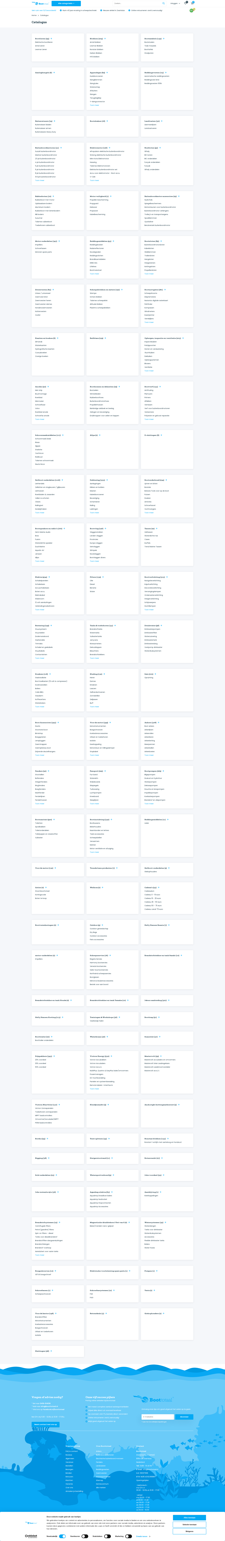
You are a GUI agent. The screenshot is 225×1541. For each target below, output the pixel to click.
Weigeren (189, 1531)
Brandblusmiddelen (98, 259)
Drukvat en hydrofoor (153, 778)
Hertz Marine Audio (42, 532)
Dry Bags (93, 932)
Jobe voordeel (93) (152, 1175)
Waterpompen (150, 782)
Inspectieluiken (150, 342)
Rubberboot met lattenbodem (47, 211)
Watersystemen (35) (153, 1222)
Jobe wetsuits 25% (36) (45, 1192)
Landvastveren (150, 128)
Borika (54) (40, 1139)
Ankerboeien (149, 751)
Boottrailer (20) (42, 1037)
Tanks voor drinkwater (153, 1229)
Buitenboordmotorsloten (154, 245)
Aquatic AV (39, 550)
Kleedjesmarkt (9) (98, 1105)
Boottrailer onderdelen (44, 1040)
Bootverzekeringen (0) (45, 925)
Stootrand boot (41, 730)
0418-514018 (45, 1403)
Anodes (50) (40, 387)
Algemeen (70, 1458)
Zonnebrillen (95, 696)
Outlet (37, 315)
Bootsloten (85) (151, 241)
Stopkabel (94, 751)
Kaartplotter (149, 315)
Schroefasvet (150, 505)
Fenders (99, 1462)
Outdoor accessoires (98, 936)
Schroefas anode (42, 415)
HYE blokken (94, 57)
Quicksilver (148, 221)
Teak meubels (150, 46)
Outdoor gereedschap (99, 928)
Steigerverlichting (151, 599)
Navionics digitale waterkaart (156, 300)
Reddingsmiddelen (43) (100, 241)
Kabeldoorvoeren (97, 494)
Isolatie (93, 740)
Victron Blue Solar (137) (46, 1105)
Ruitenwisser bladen (43, 124)
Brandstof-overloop (43, 1248)
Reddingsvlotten (96, 255)
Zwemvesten (101, 1473)
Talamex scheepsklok (98, 300)
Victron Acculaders (97, 1063)
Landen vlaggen (96, 536)
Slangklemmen (96, 80)
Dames (93, 681)
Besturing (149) (42, 625)
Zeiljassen (94, 699)
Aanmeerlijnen (150, 124)
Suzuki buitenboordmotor (45, 151)
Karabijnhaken (41, 509)
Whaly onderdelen (151, 169)
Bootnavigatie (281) (153, 290)
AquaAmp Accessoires (99, 1206)
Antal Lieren (40, 46)
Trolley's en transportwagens (156, 214)
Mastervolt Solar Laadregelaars (157, 1063)
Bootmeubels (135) (153, 38)
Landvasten (101, 1466)
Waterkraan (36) (97, 1037)
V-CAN (92, 177)
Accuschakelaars (42, 588)
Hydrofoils (148, 200)
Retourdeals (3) (97, 1313)
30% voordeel (40, 1063)
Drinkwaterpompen (152, 629)
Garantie (69, 1484)
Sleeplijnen (94, 800)
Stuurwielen (40, 633)
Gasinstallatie (40, 677)
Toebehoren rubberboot (45, 225)
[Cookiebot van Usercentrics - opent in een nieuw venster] (31, 1536)
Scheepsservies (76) (99, 955)
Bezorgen (69, 1469)
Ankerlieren (149, 737)
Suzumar (38, 218)
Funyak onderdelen (152, 162)
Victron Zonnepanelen (44, 1108)
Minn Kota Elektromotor (99, 158)
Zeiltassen (148, 532)
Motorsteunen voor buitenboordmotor (160, 207)
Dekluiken (148, 356)
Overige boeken (41, 356)
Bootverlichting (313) (154, 577)
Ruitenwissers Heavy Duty (45, 132)
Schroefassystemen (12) (101, 1290)
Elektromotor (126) (98, 148)
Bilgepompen (149, 774)
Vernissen (148, 405)
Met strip (38, 390)
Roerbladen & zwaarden (45, 494)
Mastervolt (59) (151, 1056)
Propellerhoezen (96, 405)
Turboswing (94, 789)
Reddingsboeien (96, 245)
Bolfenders (39, 778)
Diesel (92, 584)
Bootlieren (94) (42, 38)
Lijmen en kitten (151, 483)
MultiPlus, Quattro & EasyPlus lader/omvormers (109, 1070)
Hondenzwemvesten (43, 308)
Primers (147, 397)
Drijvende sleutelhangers (45, 751)
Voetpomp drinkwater (153, 647)
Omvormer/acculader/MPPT (47, 1119)
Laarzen (93, 688)
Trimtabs (39, 643)
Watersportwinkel (103, 1477)
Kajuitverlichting (151, 584)
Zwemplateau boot (43, 748)
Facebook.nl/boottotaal (53, 1409)
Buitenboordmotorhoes (99, 401)
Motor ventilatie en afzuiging (101, 848)
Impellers (39, 245)
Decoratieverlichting (152, 588)
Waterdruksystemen (152, 651)
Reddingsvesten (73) (154, 72)
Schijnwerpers (150, 602)
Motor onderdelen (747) (46, 241)
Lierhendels (39, 483)
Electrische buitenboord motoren (109, 1458)
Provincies (94, 539)
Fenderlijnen (40, 796)
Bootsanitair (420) (43, 819)
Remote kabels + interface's (101, 1085)
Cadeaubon (149, 891)
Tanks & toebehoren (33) (101, 625)
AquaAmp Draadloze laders (101, 1195)
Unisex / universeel (42, 293)
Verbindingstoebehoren (44, 606)
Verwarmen (94, 841)
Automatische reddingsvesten (156, 76)
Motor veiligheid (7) (99, 196)
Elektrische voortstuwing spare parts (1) (109, 1271)
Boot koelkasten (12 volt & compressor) (51, 681)
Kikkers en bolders (97, 487)
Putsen (147, 494)
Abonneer (184, 1417)
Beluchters (94, 651)
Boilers (37, 688)
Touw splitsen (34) (98, 1139)
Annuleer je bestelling (74, 1491)
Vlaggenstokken (96, 532)
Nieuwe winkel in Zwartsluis (114, 10)
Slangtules (94, 83)
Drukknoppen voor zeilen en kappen (104, 415)
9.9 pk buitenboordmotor (45, 177)
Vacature (69, 1462)
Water (92, 591)
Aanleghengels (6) (43, 72)
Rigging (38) (41, 1158)
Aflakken (147, 401)
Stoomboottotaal (42, 891)
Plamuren (148, 394)
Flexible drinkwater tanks (154, 1240)
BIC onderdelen (150, 158)
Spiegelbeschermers (152, 203)
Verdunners (149, 412)
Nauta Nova (40, 464)
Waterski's (94, 778)
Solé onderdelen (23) (44, 1175)
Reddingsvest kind (151, 80)
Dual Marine (40, 546)
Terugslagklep (95, 98)
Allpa (37, 557)
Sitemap (99, 1480)
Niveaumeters (95, 643)
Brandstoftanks (96, 629)
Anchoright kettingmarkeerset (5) (160, 1105)
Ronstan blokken (96, 49)
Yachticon (39, 453)
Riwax (37, 442)
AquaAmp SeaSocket (98, 1199)
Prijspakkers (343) (43, 1056)
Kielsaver (93, 207)
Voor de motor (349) (99, 722)
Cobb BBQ (39, 692)
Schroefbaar (40, 405)
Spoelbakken (40, 827)
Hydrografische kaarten (44, 349)
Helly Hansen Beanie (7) (155, 925)
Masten (93, 491)
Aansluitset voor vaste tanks (46, 1251)
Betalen (69, 1473)
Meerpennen (149, 744)
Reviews (69, 1455)
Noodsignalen (95, 252)
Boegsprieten (40, 737)
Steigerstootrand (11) (100, 1158)
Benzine (93, 588)
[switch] (85, 1536)
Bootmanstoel (95, 270)
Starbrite (38, 449)
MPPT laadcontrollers (43, 1115)
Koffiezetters (40, 699)
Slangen (93, 94)
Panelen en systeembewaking (102, 1081)
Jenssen (38, 554)
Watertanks (94, 633)
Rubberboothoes (96, 397)
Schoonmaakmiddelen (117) (48, 435)
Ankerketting (149, 740)
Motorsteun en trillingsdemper (102, 748)
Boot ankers (149, 726)
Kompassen (149, 308)
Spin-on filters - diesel (44, 1233)
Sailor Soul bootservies (99, 970)
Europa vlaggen (96, 543)
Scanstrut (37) (151, 1037)
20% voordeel (40, 1060)
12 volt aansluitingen (43, 602)
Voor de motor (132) (44, 868)
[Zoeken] (164, 3)
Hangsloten (149, 259)
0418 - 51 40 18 (146, 1466)
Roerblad (38, 397)
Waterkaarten (41, 345)
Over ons (69, 1487)
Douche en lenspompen (154, 789)
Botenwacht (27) (152, 1158)
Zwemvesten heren (43, 300)
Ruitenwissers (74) (43, 121)
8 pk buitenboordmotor (44, 173)
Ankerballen (149, 748)
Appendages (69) (97, 72)
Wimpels (93, 550)
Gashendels (40, 640)
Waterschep (95, 87)
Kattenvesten (40, 311)
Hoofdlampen (150, 606)
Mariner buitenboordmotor (46, 155)
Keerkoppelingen (151, 1195)
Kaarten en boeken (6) (45, 338)
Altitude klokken (96, 304)
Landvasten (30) (152, 121)
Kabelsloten (149, 248)
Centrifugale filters (43, 1226)
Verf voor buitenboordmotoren (157, 408)
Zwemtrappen (41, 744)
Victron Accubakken (98, 1060)
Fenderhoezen (41, 800)
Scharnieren (95, 502)
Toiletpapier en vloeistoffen (46, 834)
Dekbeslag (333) (97, 480)
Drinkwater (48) (151, 625)
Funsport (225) (96, 771)
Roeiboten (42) (151, 148)
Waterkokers (40, 703)
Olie (91, 580)
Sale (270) (148, 674)
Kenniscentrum (102, 1484)
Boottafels (148, 49)
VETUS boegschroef (43, 1274)
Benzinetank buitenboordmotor (157, 225)
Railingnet (39, 505)
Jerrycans (94, 640)
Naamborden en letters (99, 830)
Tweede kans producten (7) (102, 868)
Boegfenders (40, 789)
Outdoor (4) (95, 925)
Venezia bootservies (98, 966)
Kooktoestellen (41, 685)
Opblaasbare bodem (43, 203)
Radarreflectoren (97, 248)
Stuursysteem (41, 629)
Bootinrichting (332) (99, 819)
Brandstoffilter (41, 1317)
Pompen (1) (149, 1271)
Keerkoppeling (95, 744)
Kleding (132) (96, 674)
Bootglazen (94, 977)
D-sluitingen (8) (151, 435)
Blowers (147, 363)
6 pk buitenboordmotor (44, 169)
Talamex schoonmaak (44, 460)
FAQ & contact (72, 1451)
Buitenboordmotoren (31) (47, 148)
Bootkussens (95, 823)
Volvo (37, 408)
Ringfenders (40, 785)
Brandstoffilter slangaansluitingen (49, 1240)
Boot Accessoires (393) (45, 722)
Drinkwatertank (150, 640)
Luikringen (94, 509)
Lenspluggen (40, 740)
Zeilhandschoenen (97, 692)
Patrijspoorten (150, 345)
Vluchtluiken (149, 352)
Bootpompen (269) (152, 771)
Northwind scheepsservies (100, 973)
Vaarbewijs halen (97, 1021)
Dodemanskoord (42, 636)
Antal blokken (95, 42)
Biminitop (39, 733)
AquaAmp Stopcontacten (100, 1203)
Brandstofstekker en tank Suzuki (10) (161, 955)
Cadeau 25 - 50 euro (152, 902)
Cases (147, 539)
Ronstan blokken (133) (155, 1139)
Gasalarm (39, 696)
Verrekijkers (149, 318)
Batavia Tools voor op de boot (156, 491)
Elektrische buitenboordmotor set (103, 169)
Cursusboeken (41, 352)
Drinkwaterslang (151, 643)
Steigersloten (149, 263)
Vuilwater (39, 837)
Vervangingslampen (152, 591)
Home (34, 15)
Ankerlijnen (148, 730)
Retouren (69, 1477)
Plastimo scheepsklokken (100, 308)
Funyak (147, 166)
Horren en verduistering (154, 349)
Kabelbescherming (97, 214)
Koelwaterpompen (152, 796)
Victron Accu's (96, 1067)
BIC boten (148, 155)
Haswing (93, 162)
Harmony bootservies (98, 962)
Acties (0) (39, 887)
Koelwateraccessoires (99, 733)
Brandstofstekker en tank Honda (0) (52, 1000)
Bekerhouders (95, 827)
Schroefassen (40, 248)
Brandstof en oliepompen (154, 800)
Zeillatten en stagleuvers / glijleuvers (50, 487)
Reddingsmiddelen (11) (155, 819)
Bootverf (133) (151, 387)
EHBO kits (93, 263)
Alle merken (101, 1487)
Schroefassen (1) (42, 1290)
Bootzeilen (94, 390)
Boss (37, 536)
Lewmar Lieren (41, 49)
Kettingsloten (149, 266)
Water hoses (149, 1248)
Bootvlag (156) (96, 528)
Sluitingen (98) (42, 1351)
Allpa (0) (94, 435)
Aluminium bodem (42, 207)
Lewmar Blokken (96, 46)
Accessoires (149, 1237)
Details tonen (141, 1536)
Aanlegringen (95, 483)
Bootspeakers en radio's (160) (48, 528)
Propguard (94, 203)
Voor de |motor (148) (44, 1313)
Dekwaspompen (151, 785)
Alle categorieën (65, 3)
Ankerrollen (149, 733)
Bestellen (69, 1466)
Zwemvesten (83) (43, 290)
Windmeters (149, 311)
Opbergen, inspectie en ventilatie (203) (162, 338)
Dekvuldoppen (96, 647)
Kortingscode (40, 895)
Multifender (40, 793)
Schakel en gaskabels (44, 647)
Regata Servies (96, 959)
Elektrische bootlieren (44, 42)
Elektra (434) (41, 577)
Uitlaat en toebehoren (99, 737)
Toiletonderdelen (42, 830)
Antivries (147, 502)
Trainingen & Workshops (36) (103, 1017)
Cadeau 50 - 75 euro (153, 905)
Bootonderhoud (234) (154, 480)
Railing (92, 505)
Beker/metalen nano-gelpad (101, 1226)
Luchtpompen (95, 793)
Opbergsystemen (151, 360)
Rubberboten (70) (43, 196)
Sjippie (37, 446)
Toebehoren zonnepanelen (46, 1112)
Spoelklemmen (150, 218)
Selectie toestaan (190, 1525)
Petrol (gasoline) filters (44, 1229)
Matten (93, 845)
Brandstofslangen (42, 1244)
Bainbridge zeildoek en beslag (102, 408)
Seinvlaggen (95, 546)
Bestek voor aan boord (99, 984)
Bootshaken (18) (97, 121)
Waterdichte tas (151, 536)
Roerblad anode (41, 412)
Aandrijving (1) (151, 1192)
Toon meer (94, 105)
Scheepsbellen (96, 837)
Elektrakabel (40, 595)
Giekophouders (150, 871)
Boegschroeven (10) (44, 1271)
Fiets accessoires (97, 939)
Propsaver (94, 211)
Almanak (38, 342)
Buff (91, 703)
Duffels (147, 543)
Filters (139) (95, 577)
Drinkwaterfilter (150, 633)
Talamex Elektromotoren (100, 166)
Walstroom (39, 599)
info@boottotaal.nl (49, 1406)
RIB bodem (39, 214)
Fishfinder (148, 304)
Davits (37, 726)
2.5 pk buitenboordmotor (45, 158)
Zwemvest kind (41, 297)
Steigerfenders (41, 782)
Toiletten (39, 823)
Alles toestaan (189, 1518)
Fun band (94, 774)
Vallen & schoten (42, 498)
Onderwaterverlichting (153, 595)
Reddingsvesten (102, 1469)
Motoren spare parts (43, 252)
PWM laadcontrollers (43, 1123)
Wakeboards (95, 782)
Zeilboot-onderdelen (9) (155, 868)
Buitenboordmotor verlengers (156, 211)
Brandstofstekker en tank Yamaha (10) (108, 1000)
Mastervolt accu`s (151, 1070)
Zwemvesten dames (43, 304)
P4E (91, 1294)
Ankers (98, 1451)
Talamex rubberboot (43, 221)
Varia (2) (148, 1290)
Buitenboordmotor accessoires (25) (160, 196)
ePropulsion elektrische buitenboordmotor (107, 151)
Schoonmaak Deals (43, 439)
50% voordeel (40, 1067)
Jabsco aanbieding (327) (155, 1000)
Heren (92, 677)
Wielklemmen (150, 252)
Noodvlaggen (95, 554)
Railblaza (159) (96, 338)
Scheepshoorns (150, 293)
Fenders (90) (40, 771)
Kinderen (93, 685)
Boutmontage (41, 394)
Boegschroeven (96, 730)
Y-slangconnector (97, 101)
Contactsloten (41, 654)
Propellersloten (150, 270)
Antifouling (148, 390)
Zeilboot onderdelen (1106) (47, 480)
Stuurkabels (40, 651)
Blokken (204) (96, 38)
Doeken (147, 498)
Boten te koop (41, 898)
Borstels (147, 487)
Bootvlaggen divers (97, 557)
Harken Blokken (96, 53)
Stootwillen (39, 774)
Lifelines (93, 266)
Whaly (147, 151)
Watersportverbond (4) (100, 1175)
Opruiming (148, 677)
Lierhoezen (39, 491)
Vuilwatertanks (96, 636)
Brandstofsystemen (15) (46, 1222)
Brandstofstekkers (97, 654)
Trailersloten (149, 255)
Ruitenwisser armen (43, 128)
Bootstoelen (149, 42)
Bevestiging (94, 498)
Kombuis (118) (41, 674)
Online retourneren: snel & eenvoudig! (146, 10)
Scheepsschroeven (43, 1294)
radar (146, 823)
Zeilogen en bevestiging (99, 412)
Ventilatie (148, 367)
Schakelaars (40, 584)
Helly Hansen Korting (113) (47, 1017)
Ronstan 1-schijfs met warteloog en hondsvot (163, 1142)
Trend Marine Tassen (153, 546)
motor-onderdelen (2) (45, 955)
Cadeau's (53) (150, 887)
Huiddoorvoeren (96, 76)
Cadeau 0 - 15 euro (152, 895)
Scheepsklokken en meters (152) (105, 290)
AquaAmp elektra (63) (100, 1192)
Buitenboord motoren (105, 1455)
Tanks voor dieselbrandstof (46, 1237)
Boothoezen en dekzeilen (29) (103, 387)
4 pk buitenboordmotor (44, 162)
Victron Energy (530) (99, 1056)
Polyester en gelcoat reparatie (156, 415)
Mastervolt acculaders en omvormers (159, 1060)
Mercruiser (39, 401)
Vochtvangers (150, 509)
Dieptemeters (150, 297)
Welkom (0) (95, 887)
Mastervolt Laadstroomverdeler (157, 1067)
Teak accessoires (97, 834)
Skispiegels (94, 785)
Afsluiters (93, 91)
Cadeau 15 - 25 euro (152, 898)
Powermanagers (96, 1074)
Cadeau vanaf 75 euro (153, 909)
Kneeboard (94, 796)
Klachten (69, 1480)
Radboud (38, 457)
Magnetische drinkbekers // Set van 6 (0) (108, 1222)
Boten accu (40, 591)
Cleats (37, 502)
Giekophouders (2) (152, 1313)
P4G (91, 1297)
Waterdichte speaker (43, 543)
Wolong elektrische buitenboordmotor (105, 155)
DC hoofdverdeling (97, 1078)
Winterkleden (95, 394)
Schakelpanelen (41, 580)
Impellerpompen (151, 793)
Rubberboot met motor (44, 200)
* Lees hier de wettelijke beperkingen (154, 1422)
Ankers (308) (150, 722)
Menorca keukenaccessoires (101, 981)
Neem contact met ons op (45, 1424)
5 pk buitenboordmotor (44, 166)
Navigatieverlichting (152, 580)
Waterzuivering (150, 636)
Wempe (93, 293)
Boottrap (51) (150, 1017)
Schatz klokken (96, 297)
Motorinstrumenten (98, 726)
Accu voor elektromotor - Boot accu (105, 173)
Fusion (37, 539)
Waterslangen (150, 1226)
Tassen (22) (149, 528)
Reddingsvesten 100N (153, 83)
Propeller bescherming (99, 200)
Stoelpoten (149, 53)
